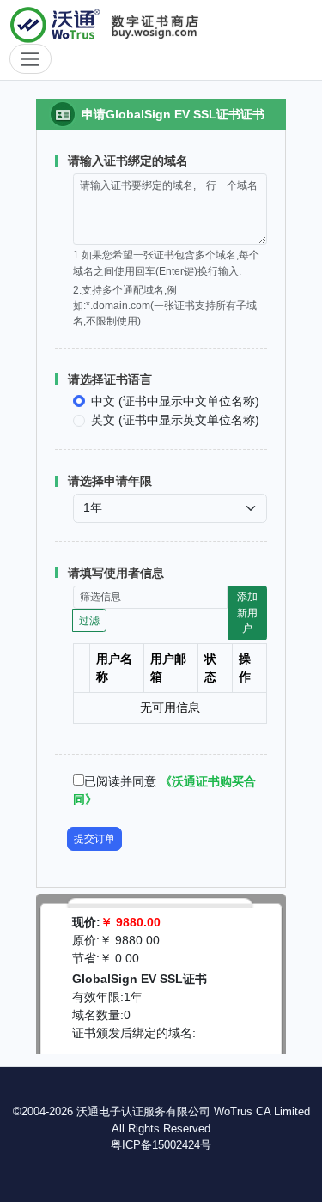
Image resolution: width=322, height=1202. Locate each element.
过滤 (89, 621)
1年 (133, 997)
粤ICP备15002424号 (161, 1144)
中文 (175, 401)
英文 (175, 420)
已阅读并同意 (120, 781)
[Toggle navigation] (30, 59)
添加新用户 (247, 612)
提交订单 (94, 839)
